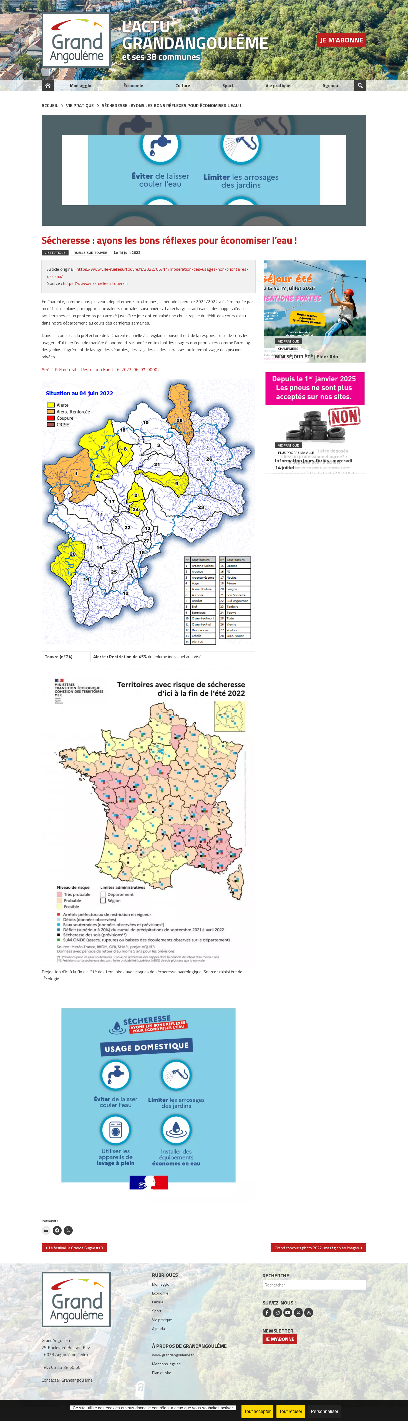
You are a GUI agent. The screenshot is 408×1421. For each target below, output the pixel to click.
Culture (182, 85)
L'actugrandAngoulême (195, 34)
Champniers (288, 348)
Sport (227, 85)
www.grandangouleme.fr (173, 1355)
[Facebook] (267, 1312)
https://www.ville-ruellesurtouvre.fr (96, 283)
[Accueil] (48, 85)
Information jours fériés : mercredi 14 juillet (313, 464)
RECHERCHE (276, 1275)
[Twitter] (298, 1312)
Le (127, 252)
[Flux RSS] (308, 1312)
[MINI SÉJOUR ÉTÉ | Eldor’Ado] (315, 311)
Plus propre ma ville (296, 452)
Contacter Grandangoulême (67, 1380)
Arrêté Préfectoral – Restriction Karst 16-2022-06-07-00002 (101, 369)
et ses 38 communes (161, 56)
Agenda (330, 85)
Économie (133, 85)
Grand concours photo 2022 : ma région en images (317, 1248)
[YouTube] (287, 1312)
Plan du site (161, 1373)
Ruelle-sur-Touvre (90, 252)
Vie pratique (278, 85)
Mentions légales (166, 1364)
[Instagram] (277, 1312)
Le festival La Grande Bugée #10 (76, 1248)
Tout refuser (290, 1411)
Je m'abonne (342, 39)
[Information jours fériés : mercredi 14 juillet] (315, 422)
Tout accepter (257, 1411)
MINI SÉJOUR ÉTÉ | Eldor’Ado (306, 356)
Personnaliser (324, 1411)
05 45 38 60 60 (65, 1367)
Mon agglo (80, 85)
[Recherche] (360, 85)
